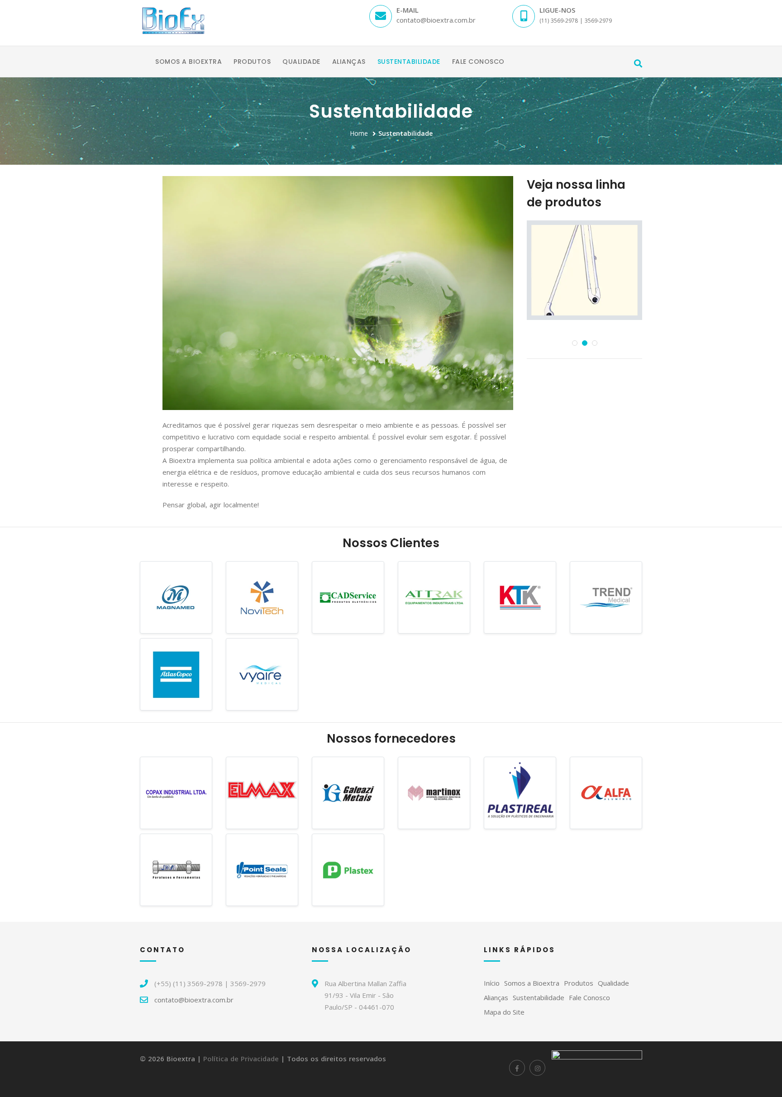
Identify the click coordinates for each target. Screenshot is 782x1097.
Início (492, 982)
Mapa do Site (504, 1011)
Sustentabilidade (408, 61)
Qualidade (301, 61)
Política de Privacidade (241, 1058)
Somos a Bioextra (188, 61)
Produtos (252, 61)
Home (359, 133)
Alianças (349, 61)
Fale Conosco (478, 61)
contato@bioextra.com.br (194, 999)
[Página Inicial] (143, 55)
